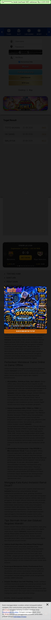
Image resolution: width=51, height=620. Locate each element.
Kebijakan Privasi (19, 617)
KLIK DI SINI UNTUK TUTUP (25, 331)
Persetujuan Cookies (10, 612)
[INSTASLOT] (25, 307)
